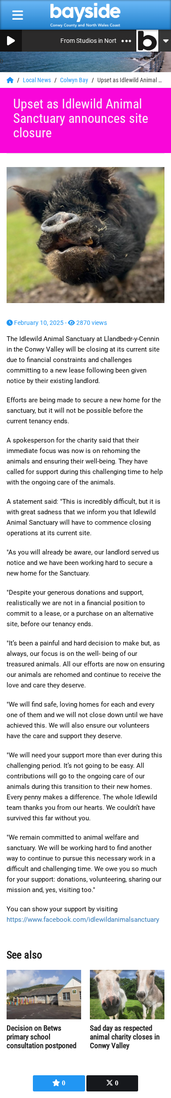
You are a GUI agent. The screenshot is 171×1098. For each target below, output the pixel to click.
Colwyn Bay (74, 80)
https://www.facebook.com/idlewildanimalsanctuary (83, 920)
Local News (37, 80)
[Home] (11, 80)
